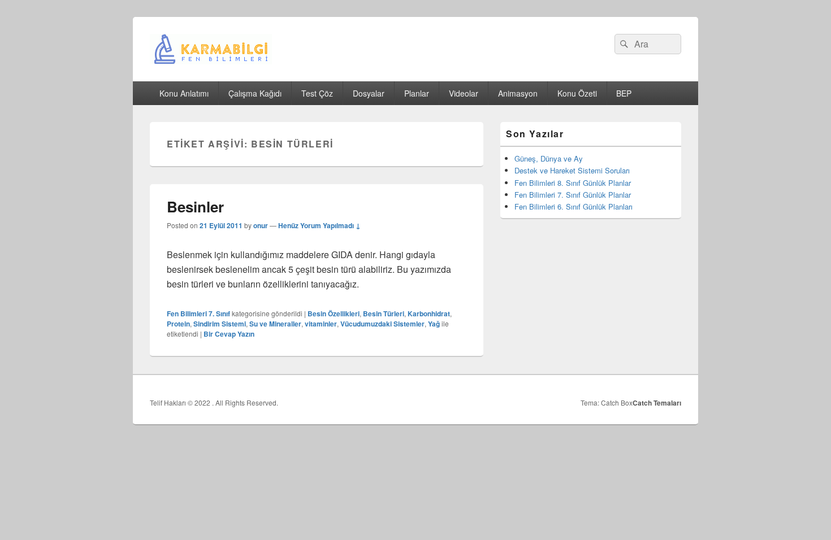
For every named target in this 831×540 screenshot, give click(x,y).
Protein (178, 324)
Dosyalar (368, 93)
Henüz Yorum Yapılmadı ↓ (319, 225)
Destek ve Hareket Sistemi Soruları (572, 170)
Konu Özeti (577, 93)
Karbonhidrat (429, 313)
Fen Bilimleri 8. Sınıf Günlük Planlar (572, 182)
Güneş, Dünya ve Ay (548, 158)
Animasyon (518, 93)
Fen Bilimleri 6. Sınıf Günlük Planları (573, 206)
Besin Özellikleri (334, 313)
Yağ (434, 324)
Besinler (195, 206)
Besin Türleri (383, 313)
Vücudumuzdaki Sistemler (382, 324)
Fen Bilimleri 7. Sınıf (198, 313)
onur (260, 225)
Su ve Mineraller (275, 324)
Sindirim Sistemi (219, 324)
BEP (623, 93)
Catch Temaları (657, 403)
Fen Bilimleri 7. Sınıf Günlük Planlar (572, 194)
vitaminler (321, 324)
